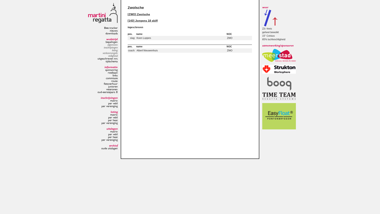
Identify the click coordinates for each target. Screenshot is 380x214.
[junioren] (113, 86)
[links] (115, 75)
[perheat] (113, 120)
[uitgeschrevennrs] (108, 58)
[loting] (115, 50)
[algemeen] (112, 44)
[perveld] (113, 103)
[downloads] (111, 33)
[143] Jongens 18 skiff (143, 20)
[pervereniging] (110, 106)
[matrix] (114, 100)
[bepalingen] (112, 41)
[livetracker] (111, 27)
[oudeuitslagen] (109, 148)
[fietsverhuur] (111, 83)
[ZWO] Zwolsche (139, 14)
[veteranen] (112, 89)
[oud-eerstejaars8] (108, 92)
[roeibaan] (113, 72)
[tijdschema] (112, 61)
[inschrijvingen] (111, 47)
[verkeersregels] (110, 52)
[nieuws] (114, 30)
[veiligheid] (113, 55)
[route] (114, 80)
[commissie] (112, 78)
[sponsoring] (111, 69)
